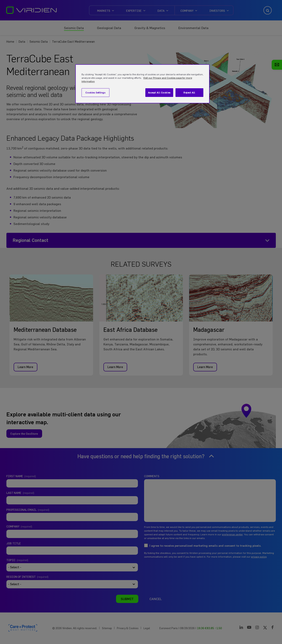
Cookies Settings (95, 92)
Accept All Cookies (159, 92)
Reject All (189, 92)
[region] (142, 83)
